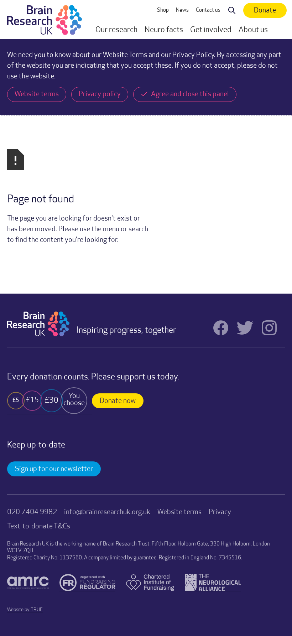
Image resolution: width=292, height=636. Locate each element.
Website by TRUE (25, 609)
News (182, 10)
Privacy (220, 512)
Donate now (118, 401)
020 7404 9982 (32, 512)
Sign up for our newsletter (54, 469)
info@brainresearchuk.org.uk (107, 512)
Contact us (208, 10)
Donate (265, 10)
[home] (44, 19)
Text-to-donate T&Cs (38, 526)
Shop (163, 10)
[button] (116, 30)
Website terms (179, 512)
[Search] (232, 11)
